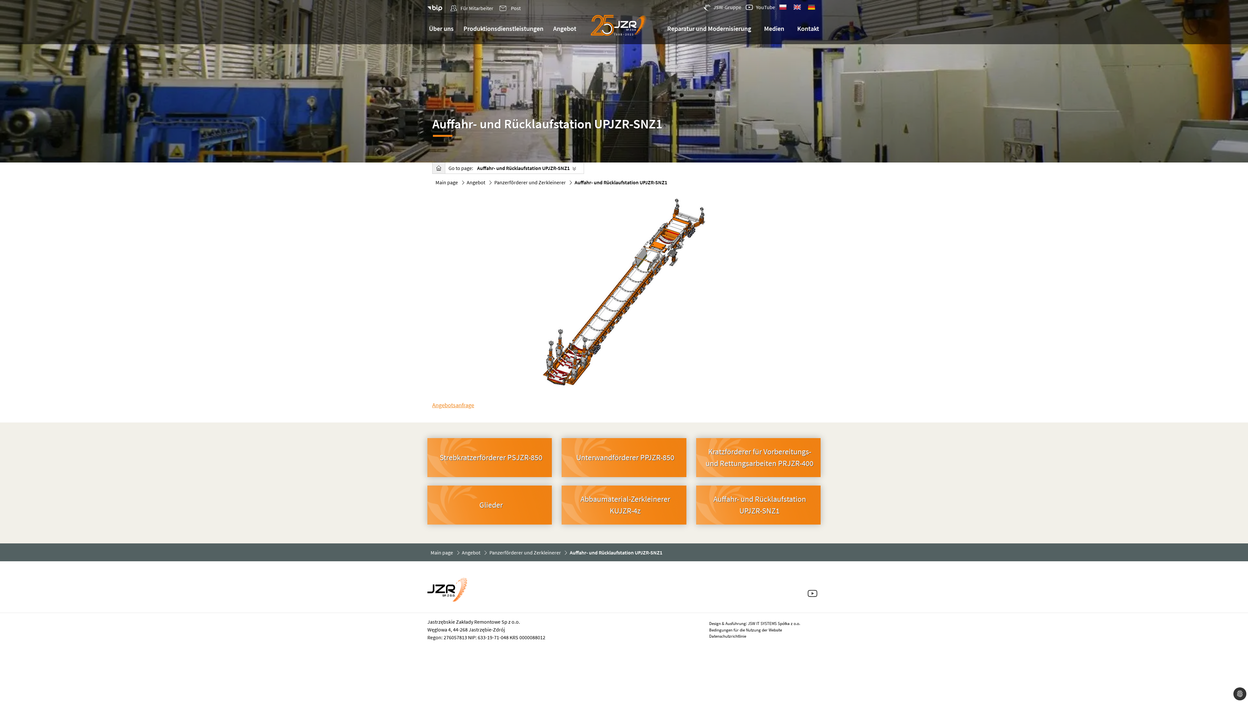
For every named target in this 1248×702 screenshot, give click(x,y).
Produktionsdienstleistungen (503, 28)
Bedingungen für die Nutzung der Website (745, 630)
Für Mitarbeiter (476, 8)
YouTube (765, 7)
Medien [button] (774, 28)
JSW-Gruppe (727, 7)
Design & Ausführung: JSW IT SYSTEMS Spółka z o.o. (754, 623)
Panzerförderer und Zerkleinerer (530, 182)
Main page (447, 182)
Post (515, 8)
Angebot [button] (564, 28)
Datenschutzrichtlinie (727, 636)
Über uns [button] (441, 28)
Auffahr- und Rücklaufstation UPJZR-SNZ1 (523, 168)
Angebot (476, 182)
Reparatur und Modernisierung (709, 28)
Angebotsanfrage (453, 405)
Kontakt (808, 28)
